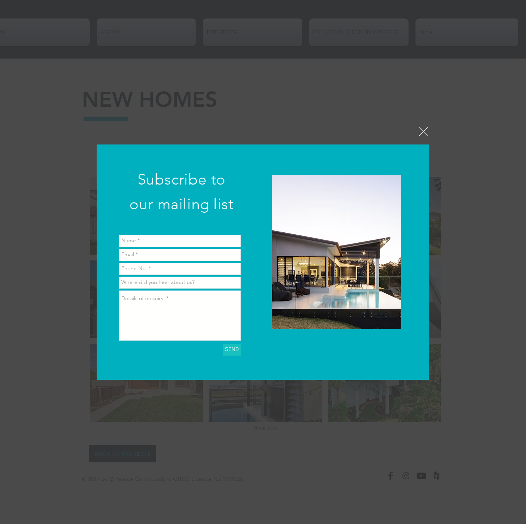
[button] (423, 131)
